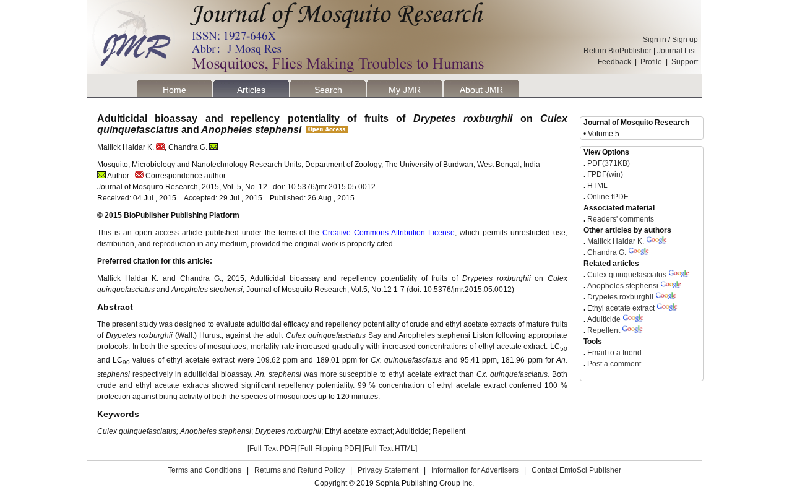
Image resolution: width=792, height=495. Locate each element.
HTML (596, 185)
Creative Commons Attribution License (388, 232)
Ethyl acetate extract (621, 308)
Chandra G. (606, 252)
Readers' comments (619, 219)
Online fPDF (606, 196)
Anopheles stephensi (623, 286)
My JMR (405, 90)
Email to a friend (613, 352)
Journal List (677, 50)
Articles (251, 90)
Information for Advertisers (475, 470)
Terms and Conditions (204, 470)
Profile (651, 62)
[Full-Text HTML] (390, 448)
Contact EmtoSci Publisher (576, 470)
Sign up (685, 39)
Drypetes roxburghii (621, 297)
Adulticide (604, 319)
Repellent (603, 330)
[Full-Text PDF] (272, 448)
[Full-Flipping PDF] (329, 448)
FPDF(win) (604, 174)
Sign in (654, 39)
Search (328, 90)
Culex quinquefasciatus (626, 274)
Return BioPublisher (617, 50)
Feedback (614, 62)
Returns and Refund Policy (299, 470)
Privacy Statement (388, 470)
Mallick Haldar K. (615, 241)
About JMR (481, 90)
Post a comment (613, 363)
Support (684, 62)
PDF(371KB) (608, 163)
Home (174, 90)
